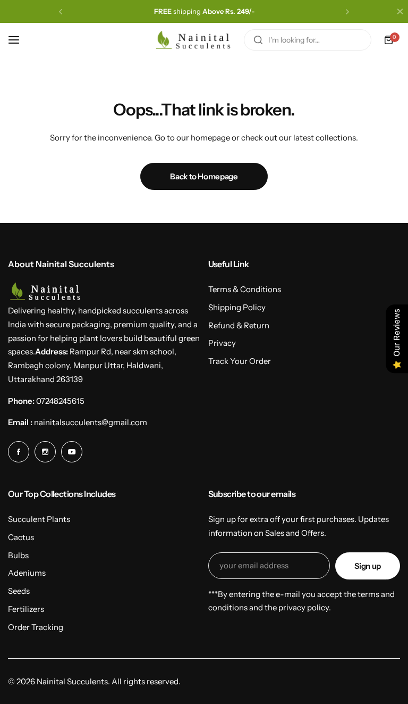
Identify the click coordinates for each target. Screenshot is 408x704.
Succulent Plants (39, 519)
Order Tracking (35, 627)
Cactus (21, 537)
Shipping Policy (237, 307)
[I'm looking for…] (258, 40)
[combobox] (307, 40)
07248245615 (60, 401)
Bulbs (18, 555)
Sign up (367, 566)
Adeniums (27, 573)
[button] (61, 12)
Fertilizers (26, 609)
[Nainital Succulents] (196, 40)
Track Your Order (239, 361)
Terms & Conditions (244, 289)
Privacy (222, 343)
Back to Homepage (203, 176)
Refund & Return (238, 325)
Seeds (19, 591)
